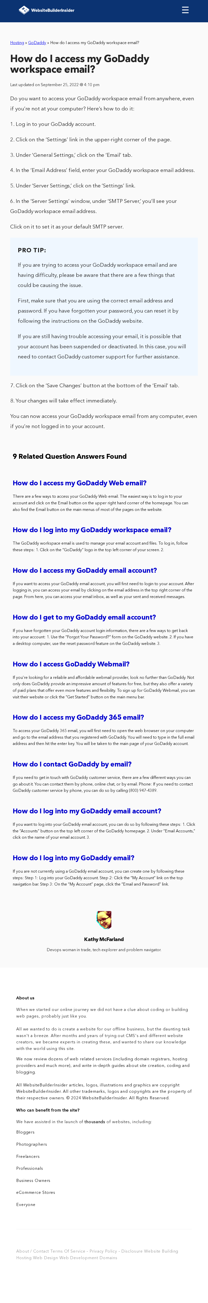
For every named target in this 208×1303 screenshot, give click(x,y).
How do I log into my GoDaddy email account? (87, 811)
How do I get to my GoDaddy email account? (84, 618)
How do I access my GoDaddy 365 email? (78, 718)
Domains (108, 1258)
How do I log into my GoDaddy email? (73, 858)
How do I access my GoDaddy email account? (85, 571)
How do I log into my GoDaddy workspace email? (92, 530)
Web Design (45, 1258)
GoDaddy (37, 43)
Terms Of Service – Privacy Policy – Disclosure (96, 1252)
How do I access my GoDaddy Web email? (80, 483)
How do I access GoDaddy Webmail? (71, 664)
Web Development (78, 1258)
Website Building (161, 1252)
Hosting (17, 43)
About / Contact (32, 1252)
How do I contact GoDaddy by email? (72, 764)
